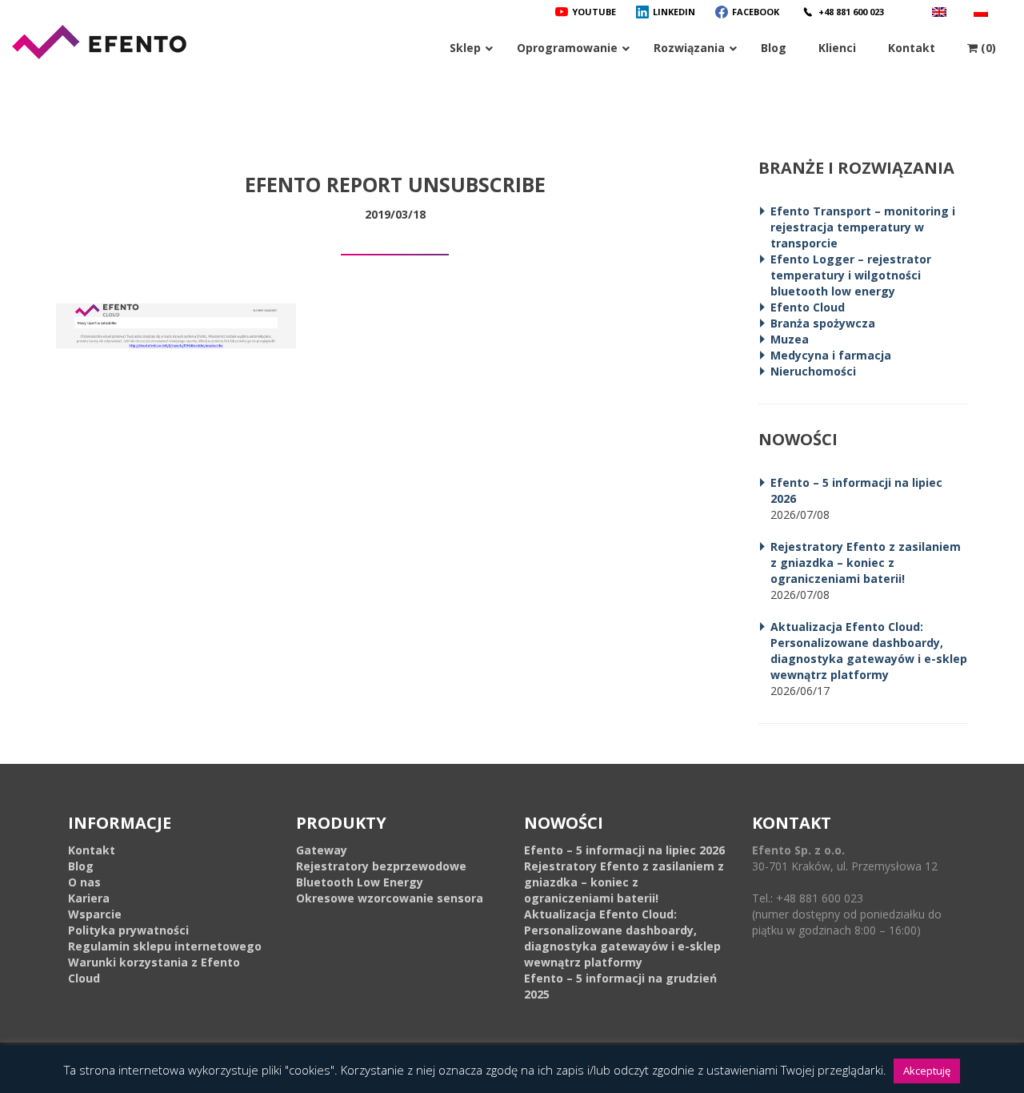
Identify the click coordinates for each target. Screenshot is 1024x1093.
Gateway (321, 850)
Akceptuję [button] (926, 1070)
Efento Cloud (807, 307)
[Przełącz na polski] (983, 11)
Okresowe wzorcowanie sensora (389, 898)
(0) (987, 47)
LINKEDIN (674, 12)
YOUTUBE (594, 12)
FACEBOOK (755, 12)
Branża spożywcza (822, 323)
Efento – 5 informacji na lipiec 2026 (624, 850)
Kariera (89, 898)
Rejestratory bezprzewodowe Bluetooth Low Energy (381, 874)
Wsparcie (95, 914)
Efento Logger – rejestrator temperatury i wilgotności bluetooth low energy (850, 275)
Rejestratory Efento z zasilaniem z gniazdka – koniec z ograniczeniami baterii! (865, 562)
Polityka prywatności (128, 930)
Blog (81, 866)
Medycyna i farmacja (830, 355)
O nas (84, 882)
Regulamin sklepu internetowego (165, 946)
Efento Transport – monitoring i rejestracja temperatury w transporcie (862, 227)
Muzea (789, 339)
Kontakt (91, 850)
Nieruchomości (813, 371)
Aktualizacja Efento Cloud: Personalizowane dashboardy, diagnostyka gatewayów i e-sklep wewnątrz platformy (868, 650)
